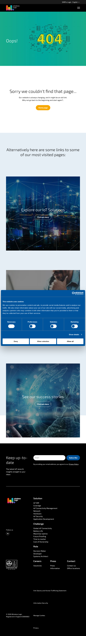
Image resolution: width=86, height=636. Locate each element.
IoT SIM (36, 503)
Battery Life (38, 531)
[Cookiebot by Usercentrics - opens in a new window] (73, 293)
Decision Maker (39, 551)
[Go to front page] (14, 500)
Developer (37, 554)
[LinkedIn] (7, 533)
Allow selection (43, 341)
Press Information (55, 567)
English (75, 2)
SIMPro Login (66, 2)
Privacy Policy (73, 464)
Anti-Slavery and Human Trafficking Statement (49, 591)
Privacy (36, 628)
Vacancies (37, 566)
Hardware (37, 514)
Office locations (73, 568)
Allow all (70, 341)
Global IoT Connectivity (42, 528)
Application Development (43, 519)
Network (36, 511)
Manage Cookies (39, 615)
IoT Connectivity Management (45, 508)
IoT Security (38, 516)
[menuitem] (66, 2)
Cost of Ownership (40, 542)
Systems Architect (40, 556)
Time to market (39, 539)
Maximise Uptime (40, 534)
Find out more (43, 217)
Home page (43, 108)
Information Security (40, 603)
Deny (16, 341)
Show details (74, 334)
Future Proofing (39, 536)
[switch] (32, 326)
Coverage (37, 505)
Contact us (71, 566)
